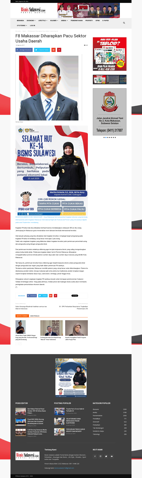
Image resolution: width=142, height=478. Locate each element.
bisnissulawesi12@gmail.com (64, 468)
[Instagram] (100, 456)
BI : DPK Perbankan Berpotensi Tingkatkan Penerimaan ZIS (73, 308)
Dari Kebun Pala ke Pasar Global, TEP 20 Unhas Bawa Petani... (37, 411)
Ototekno (21, 25)
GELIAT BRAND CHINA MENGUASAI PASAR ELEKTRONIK (73, 421)
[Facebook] (95, 456)
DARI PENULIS (34, 316)
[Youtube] (112, 456)
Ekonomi (30, 20)
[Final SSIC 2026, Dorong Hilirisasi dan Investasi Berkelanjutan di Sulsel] (20, 422)
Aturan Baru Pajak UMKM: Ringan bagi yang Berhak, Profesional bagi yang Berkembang (26, 337)
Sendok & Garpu (98, 431)
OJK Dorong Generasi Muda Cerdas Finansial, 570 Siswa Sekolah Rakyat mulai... (37, 432)
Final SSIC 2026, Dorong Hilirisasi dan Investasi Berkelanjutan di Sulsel (36, 421)
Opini (98, 20)
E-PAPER (105, 20)
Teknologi (96, 434)
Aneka (63, 20)
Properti (89, 20)
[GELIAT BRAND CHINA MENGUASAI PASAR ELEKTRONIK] (59, 421)
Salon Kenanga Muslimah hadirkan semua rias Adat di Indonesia (31, 308)
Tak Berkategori (98, 428)
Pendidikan (96, 419)
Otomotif (96, 422)
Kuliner (53, 20)
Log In (32, 25)
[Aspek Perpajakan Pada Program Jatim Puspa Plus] (76, 328)
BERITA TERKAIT (22, 316)
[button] (124, 23)
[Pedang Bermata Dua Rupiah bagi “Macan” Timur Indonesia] (51, 328)
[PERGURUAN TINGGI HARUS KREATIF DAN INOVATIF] (59, 431)
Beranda (20, 20)
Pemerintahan (77, 20)
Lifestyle (42, 20)
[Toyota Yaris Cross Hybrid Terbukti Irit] (59, 411)
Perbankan (96, 425)
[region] (110, 58)
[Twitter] (106, 456)
